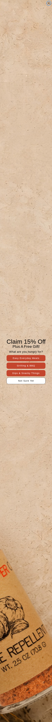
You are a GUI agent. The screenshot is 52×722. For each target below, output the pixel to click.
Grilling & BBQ (26, 365)
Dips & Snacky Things (26, 373)
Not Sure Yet (26, 381)
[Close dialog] (49, 3)
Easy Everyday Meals (26, 358)
